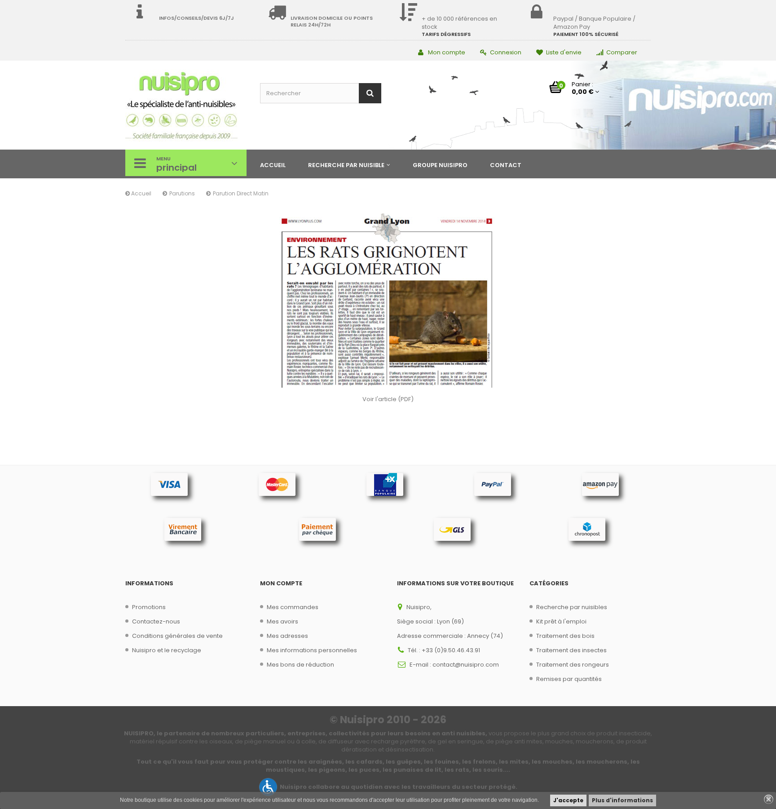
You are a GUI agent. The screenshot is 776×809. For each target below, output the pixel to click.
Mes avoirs (282, 621)
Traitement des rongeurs (572, 664)
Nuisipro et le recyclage (166, 650)
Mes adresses (287, 636)
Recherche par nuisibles (571, 607)
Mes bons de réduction (300, 664)
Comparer (621, 52)
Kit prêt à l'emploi (561, 621)
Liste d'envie (564, 52)
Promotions (149, 607)
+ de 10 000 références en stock (459, 22)
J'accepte (568, 800)
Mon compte (446, 52)
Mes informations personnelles (312, 650)
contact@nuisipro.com (465, 664)
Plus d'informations (622, 800)
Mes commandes (292, 607)
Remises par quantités (569, 679)
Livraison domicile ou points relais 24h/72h (332, 21)
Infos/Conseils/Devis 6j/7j (196, 18)
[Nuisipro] (186, 106)
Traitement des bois (565, 636)
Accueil (140, 193)
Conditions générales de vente (177, 636)
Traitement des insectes (571, 650)
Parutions (182, 193)
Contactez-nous (156, 621)
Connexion (505, 52)
